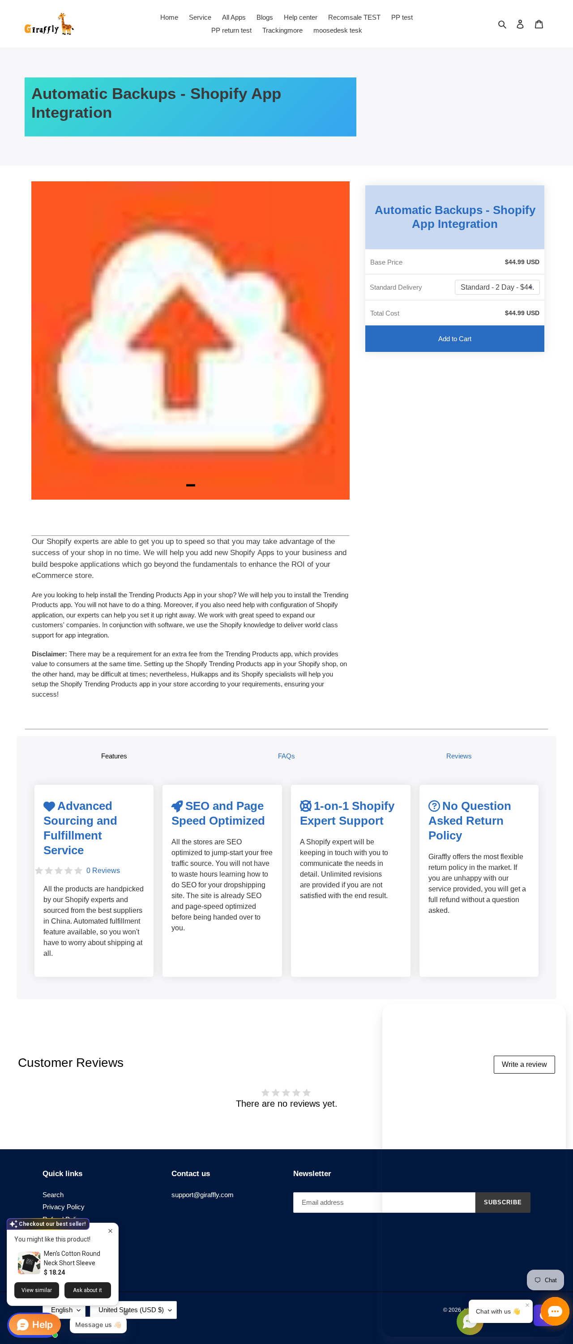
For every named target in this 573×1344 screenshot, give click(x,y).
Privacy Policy (64, 1207)
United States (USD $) (131, 1310)
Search (53, 1194)
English (62, 1310)
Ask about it (87, 1290)
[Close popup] (110, 1231)
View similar (36, 1290)
